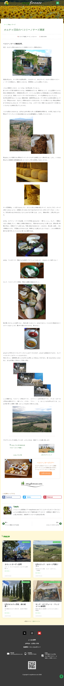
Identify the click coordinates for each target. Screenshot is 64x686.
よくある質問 (32, 640)
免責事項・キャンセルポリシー (32, 647)
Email (12, 653)
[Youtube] (39, 633)
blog (9, 24)
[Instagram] (32, 633)
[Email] (8, 654)
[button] (57, 2)
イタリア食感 (22, 36)
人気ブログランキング (46, 454)
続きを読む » (7, 571)
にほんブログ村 (17, 455)
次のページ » (36, 621)
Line (46, 653)
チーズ (13, 24)
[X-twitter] (24, 633)
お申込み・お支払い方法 (32, 643)
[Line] (42, 655)
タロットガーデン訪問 (13, 564)
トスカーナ (34, 36)
